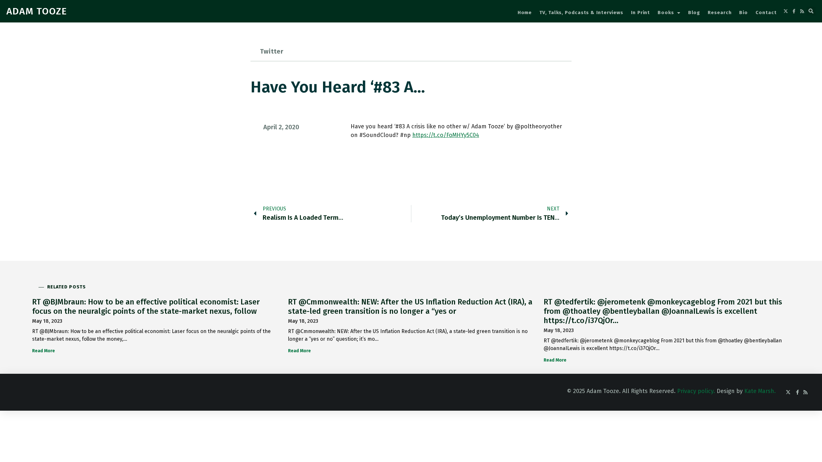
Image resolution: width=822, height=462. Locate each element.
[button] (811, 11)
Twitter (272, 51)
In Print (640, 12)
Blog (694, 12)
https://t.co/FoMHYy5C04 (445, 135)
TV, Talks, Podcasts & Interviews (581, 12)
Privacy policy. (696, 391)
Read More (43, 351)
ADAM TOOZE (36, 11)
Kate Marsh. (760, 391)
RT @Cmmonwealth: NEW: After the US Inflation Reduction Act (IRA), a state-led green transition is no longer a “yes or (410, 306)
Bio (743, 12)
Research (719, 12)
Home (525, 12)
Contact (766, 12)
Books (666, 12)
